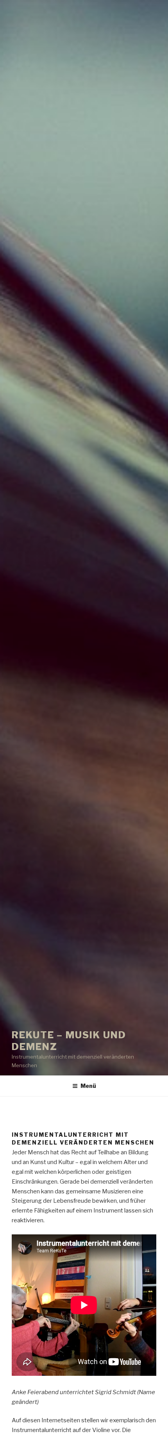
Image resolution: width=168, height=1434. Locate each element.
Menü (88, 1085)
